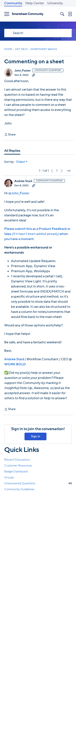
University (55, 3)
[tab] (12, 150)
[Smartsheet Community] (27, 14)
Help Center (34, 3)
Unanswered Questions (38, 483)
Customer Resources (18, 466)
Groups (9, 477)
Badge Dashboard (16, 471)
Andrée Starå (23, 181)
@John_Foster (18, 193)
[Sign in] (70, 14)
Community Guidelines (19, 489)
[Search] (62, 14)
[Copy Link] (33, 75)
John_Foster (22, 71)
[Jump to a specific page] (68, 170)
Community (13, 3)
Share (10, 135)
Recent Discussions (17, 460)
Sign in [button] (35, 436)
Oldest (20, 162)
